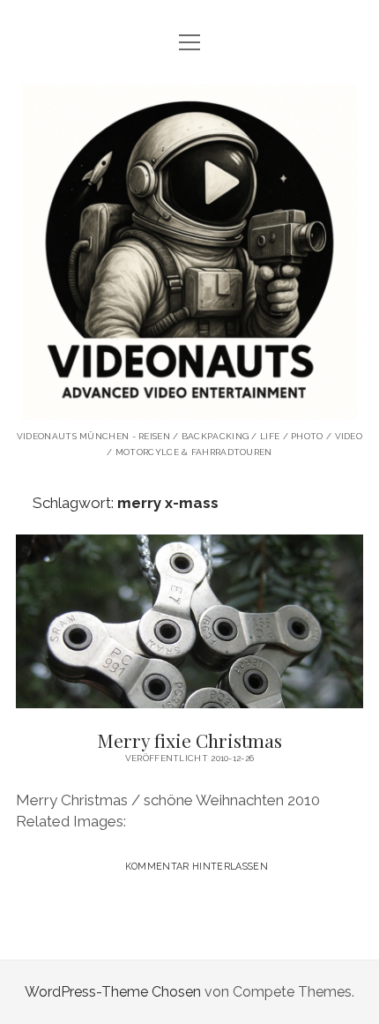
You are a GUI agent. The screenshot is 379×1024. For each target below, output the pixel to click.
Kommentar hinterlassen (196, 866)
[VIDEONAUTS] (189, 406)
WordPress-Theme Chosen (113, 991)
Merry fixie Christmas (189, 621)
